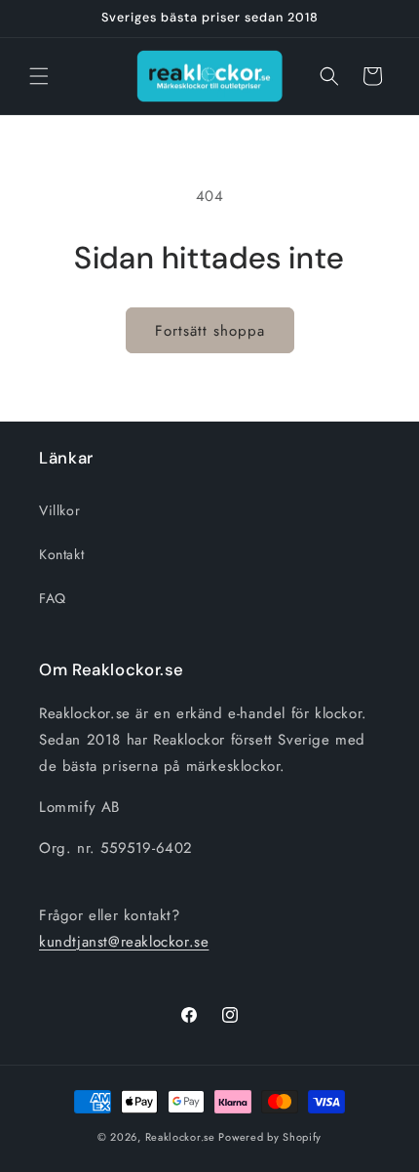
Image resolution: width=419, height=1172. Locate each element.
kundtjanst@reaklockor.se (124, 941)
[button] (39, 76)
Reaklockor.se (180, 1137)
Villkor (59, 510)
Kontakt (61, 554)
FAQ (52, 598)
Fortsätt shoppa (210, 331)
